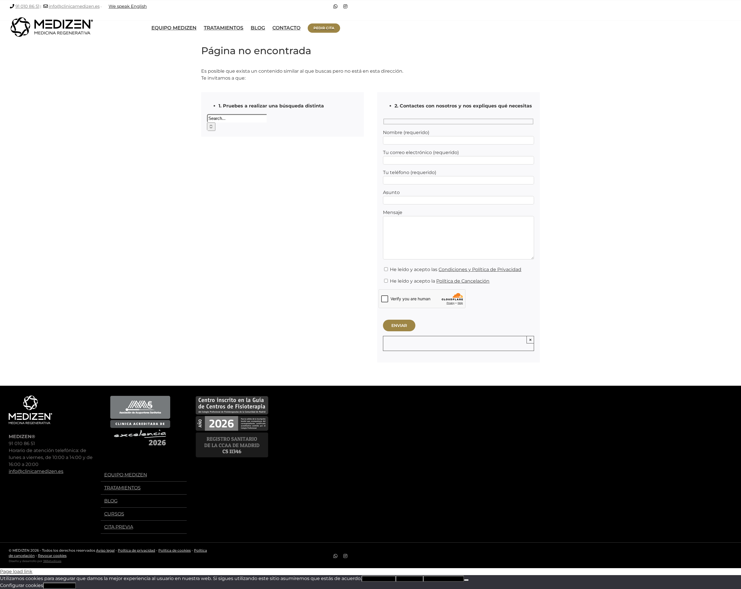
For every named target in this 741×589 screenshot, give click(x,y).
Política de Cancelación (462, 281)
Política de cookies (174, 550)
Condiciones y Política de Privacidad (480, 269)
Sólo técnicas (409, 579)
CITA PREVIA (118, 527)
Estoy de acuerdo (378, 579)
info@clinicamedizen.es (74, 6)
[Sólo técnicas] (466, 580)
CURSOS (114, 514)
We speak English (128, 6)
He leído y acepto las (455, 269)
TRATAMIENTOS (122, 488)
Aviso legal (105, 550)
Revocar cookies (52, 555)
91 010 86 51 (27, 6)
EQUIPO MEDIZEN (125, 475)
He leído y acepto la (439, 281)
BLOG (111, 501)
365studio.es (52, 561)
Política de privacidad (136, 550)
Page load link (16, 571)
